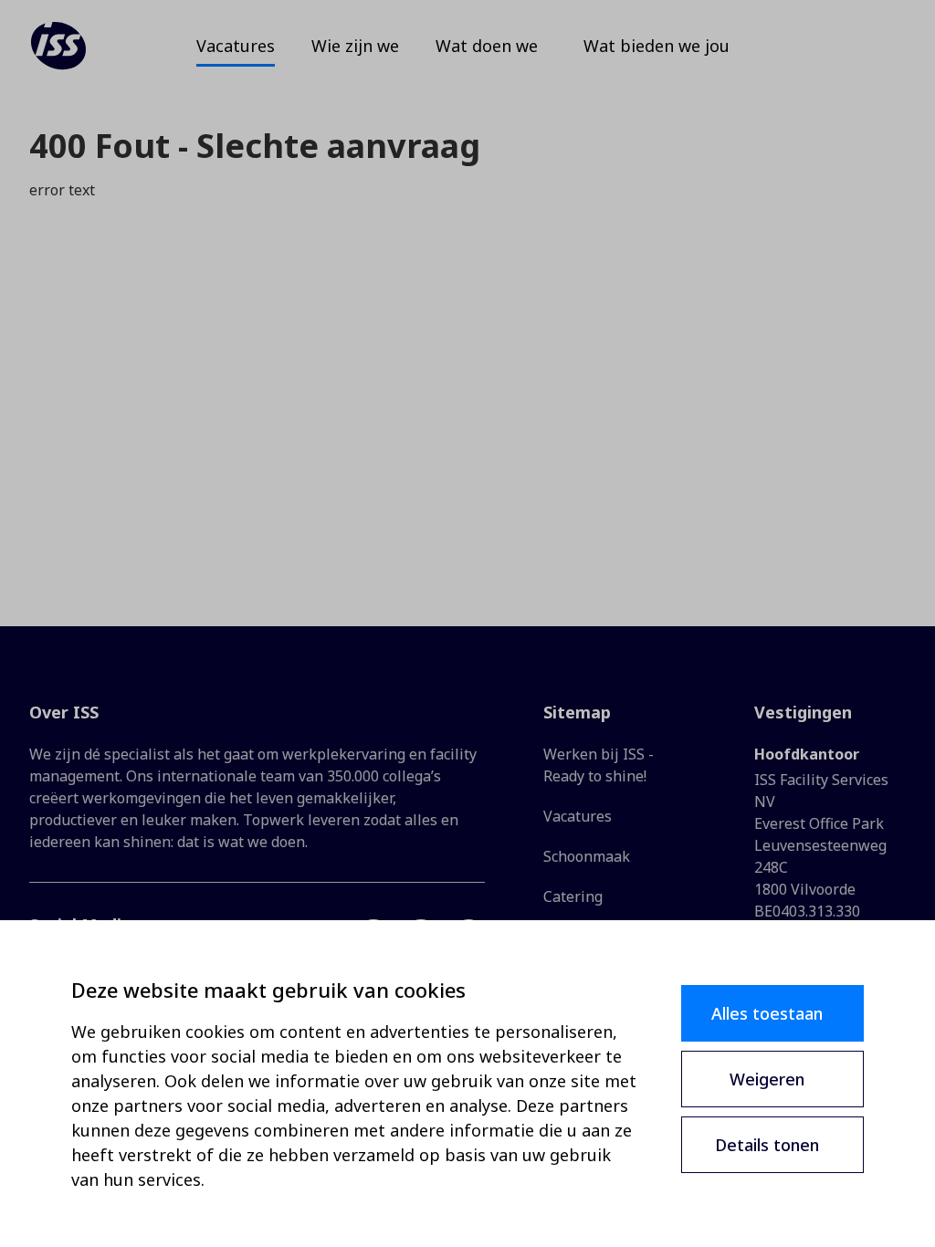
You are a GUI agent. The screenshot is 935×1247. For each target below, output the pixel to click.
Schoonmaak (586, 856)
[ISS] (58, 46)
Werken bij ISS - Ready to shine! (598, 765)
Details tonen (767, 1145)
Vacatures (577, 816)
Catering (573, 896)
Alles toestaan (767, 1013)
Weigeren (767, 1079)
